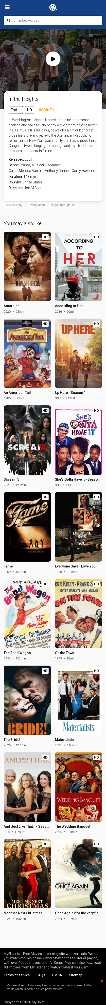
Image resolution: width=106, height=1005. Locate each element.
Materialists (64, 740)
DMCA (57, 975)
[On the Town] (78, 613)
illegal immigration (63, 205)
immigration (37, 205)
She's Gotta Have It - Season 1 (79, 479)
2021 (29, 159)
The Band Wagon (17, 653)
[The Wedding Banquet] (78, 787)
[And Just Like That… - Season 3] (27, 787)
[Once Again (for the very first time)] (78, 873)
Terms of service (17, 975)
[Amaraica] (27, 266)
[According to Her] (78, 266)
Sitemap (75, 975)
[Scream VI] (27, 440)
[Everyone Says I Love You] (78, 526)
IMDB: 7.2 (47, 110)
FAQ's (41, 975)
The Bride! (12, 740)
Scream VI (12, 479)
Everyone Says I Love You (75, 566)
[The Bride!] (27, 700)
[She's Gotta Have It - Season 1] (78, 440)
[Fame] (27, 526)
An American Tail (17, 393)
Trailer (16, 110)
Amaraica (11, 306)
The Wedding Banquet (72, 826)
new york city (14, 205)
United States (32, 182)
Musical (38, 165)
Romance (53, 165)
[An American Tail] (27, 353)
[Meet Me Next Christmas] (27, 873)
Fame (8, 566)
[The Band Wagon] (27, 613)
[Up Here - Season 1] (78, 353)
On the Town (64, 653)
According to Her (69, 306)
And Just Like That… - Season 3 (28, 826)
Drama (24, 165)
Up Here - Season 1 (70, 393)
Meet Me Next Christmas (23, 913)
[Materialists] (78, 700)
